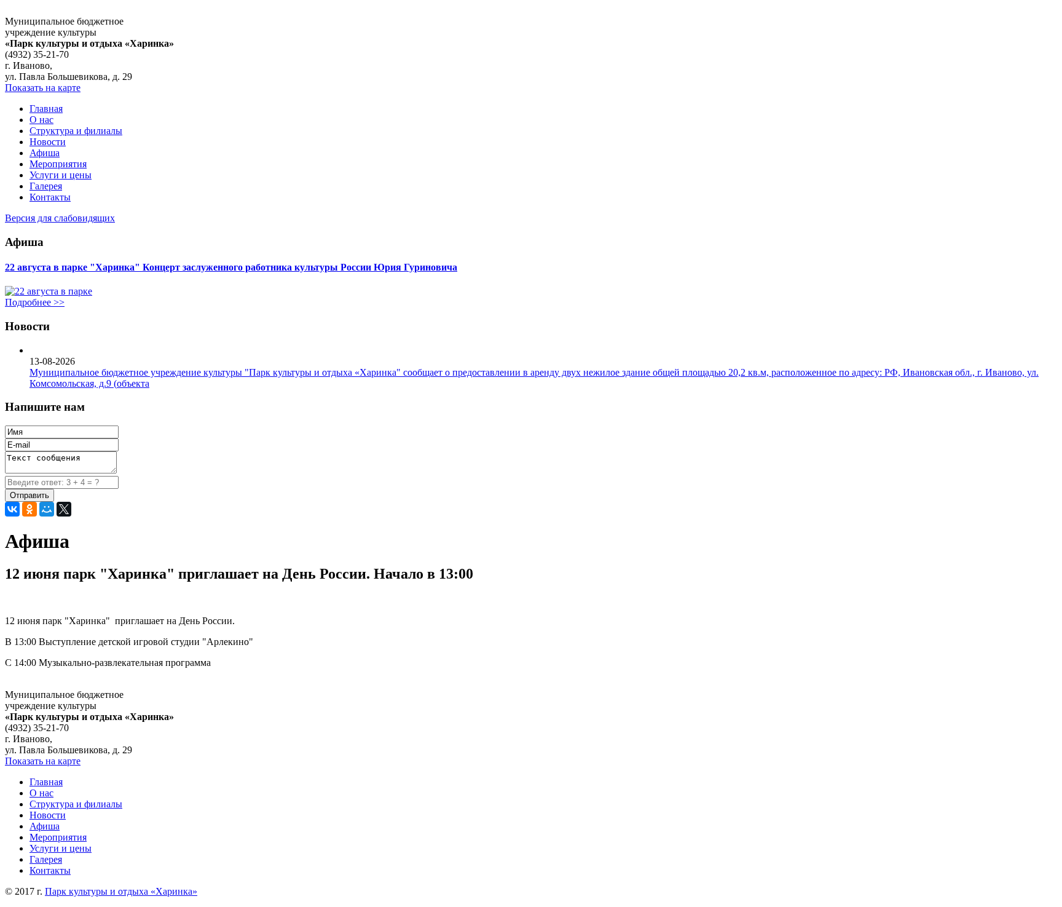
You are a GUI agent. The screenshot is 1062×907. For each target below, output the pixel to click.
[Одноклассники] (29, 509)
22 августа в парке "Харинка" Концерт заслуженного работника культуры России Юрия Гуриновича (231, 267)
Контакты (50, 197)
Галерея (46, 186)
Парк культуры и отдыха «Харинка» (121, 891)
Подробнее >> (35, 302)
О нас (41, 119)
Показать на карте (43, 87)
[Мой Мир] (46, 509)
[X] (64, 509)
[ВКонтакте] (12, 509)
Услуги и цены (61, 175)
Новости (48, 142)
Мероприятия (58, 164)
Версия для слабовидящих (60, 218)
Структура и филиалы (76, 130)
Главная (46, 108)
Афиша (45, 153)
